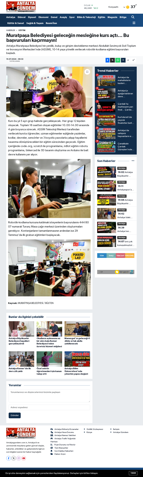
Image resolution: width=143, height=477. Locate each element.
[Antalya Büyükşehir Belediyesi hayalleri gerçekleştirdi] (21, 329)
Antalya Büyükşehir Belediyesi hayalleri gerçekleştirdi (19, 341)
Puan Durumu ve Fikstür (64, 445)
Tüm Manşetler (61, 448)
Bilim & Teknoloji (86, 17)
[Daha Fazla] (123, 60)
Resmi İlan (51, 23)
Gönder (15, 415)
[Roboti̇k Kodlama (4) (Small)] (49, 188)
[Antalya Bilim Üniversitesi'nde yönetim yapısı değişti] (77, 359)
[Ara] (133, 17)
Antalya (10, 17)
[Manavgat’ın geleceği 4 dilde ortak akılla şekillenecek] (77, 329)
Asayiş (63, 17)
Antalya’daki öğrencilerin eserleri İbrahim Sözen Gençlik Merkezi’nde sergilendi (125, 216)
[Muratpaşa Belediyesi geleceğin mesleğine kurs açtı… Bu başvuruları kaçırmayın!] (49, 92)
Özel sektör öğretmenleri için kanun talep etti (49, 371)
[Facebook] (8, 458)
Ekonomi (43, 17)
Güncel (22, 17)
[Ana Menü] (133, 23)
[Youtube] (23, 458)
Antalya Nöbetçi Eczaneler (66, 429)
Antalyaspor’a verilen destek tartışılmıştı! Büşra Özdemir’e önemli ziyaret (124, 188)
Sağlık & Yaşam (34, 23)
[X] (13, 458)
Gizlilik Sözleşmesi (95, 429)
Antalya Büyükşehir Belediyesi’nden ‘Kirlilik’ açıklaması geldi (125, 202)
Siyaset (32, 17)
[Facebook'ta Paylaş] (107, 60)
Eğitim (101, 17)
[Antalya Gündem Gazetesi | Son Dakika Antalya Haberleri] (20, 7)
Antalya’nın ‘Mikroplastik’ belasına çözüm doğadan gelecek (125, 230)
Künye (89, 432)
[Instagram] (18, 458)
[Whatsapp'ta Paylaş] (117, 60)
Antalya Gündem (120, 432)
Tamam (133, 473)
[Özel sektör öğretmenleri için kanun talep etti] (49, 359)
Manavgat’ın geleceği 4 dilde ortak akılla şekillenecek (77, 341)
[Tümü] (133, 161)
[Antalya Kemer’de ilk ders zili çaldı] (21, 359)
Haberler (10, 30)
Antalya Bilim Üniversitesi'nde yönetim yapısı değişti (76, 371)
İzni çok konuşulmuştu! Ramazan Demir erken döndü (125, 243)
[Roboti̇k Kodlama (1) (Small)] (49, 267)
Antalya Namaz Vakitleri (65, 435)
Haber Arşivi (59, 454)
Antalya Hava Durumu (64, 432)
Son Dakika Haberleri (63, 451)
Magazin (112, 17)
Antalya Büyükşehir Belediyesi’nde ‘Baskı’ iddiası (125, 174)
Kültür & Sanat (15, 23)
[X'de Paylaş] (112, 60)
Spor (72, 17)
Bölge (123, 17)
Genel (54, 17)
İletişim (116, 429)
